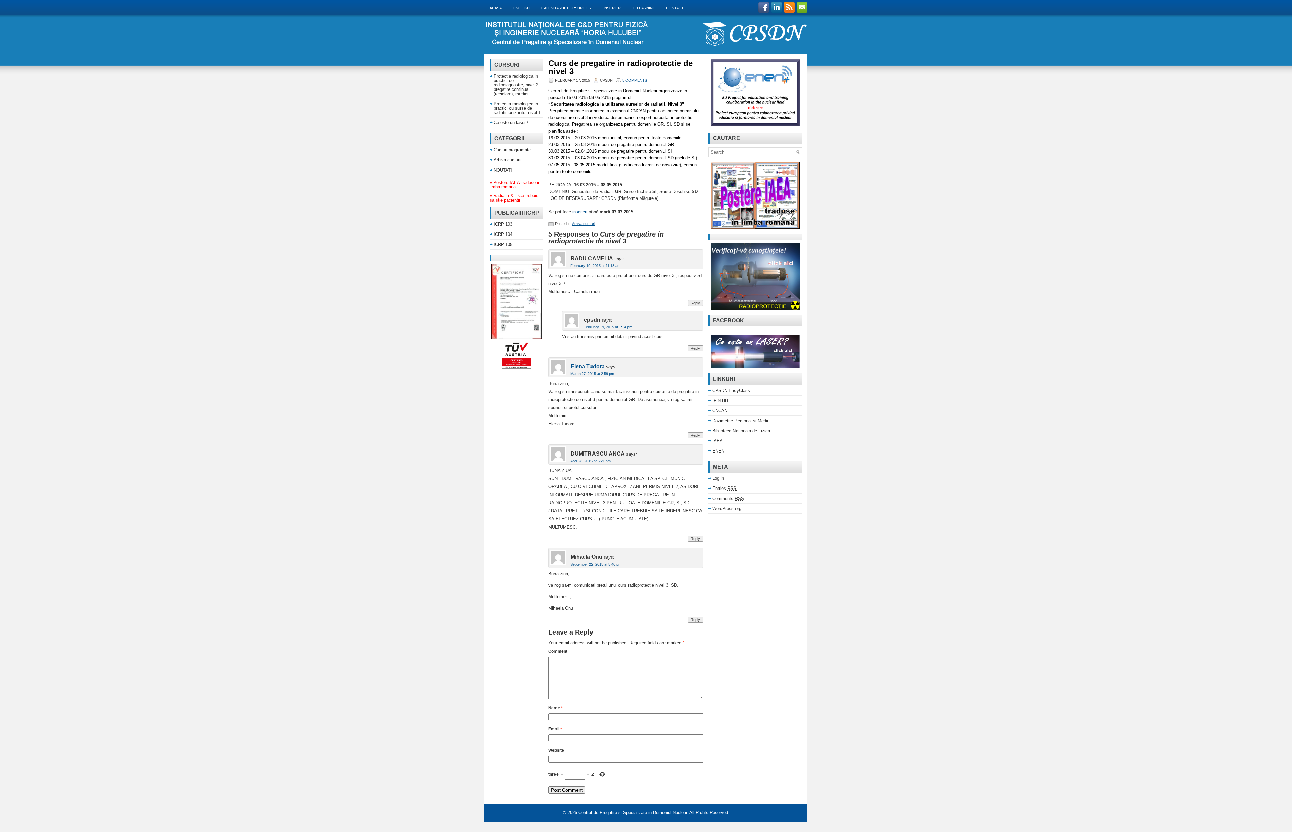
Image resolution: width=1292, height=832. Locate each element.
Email (555, 729)
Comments (728, 498)
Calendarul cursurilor (568, 8)
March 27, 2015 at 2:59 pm (592, 374)
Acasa (497, 8)
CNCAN (719, 410)
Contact (675, 8)
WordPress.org (726, 508)
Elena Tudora (588, 366)
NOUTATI (503, 170)
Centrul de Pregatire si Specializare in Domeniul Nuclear (632, 812)
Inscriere (613, 8)
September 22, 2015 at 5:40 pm (595, 564)
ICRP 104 (503, 234)
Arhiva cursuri (583, 224)
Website (556, 750)
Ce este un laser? (511, 122)
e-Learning (644, 8)
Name (555, 708)
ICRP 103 (503, 224)
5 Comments (634, 80)
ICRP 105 (503, 244)
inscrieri (579, 211)
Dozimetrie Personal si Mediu (740, 420)
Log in (718, 478)
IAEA (717, 440)
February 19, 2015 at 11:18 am (595, 266)
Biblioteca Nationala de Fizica (741, 430)
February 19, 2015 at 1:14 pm (608, 327)
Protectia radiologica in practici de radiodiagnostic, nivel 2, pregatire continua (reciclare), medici (517, 85)
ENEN (718, 451)
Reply (695, 303)
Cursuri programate (512, 149)
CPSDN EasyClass (731, 390)
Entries (724, 488)
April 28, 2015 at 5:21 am (590, 461)
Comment (557, 651)
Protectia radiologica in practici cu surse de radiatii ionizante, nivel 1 (517, 108)
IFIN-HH (720, 400)
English (523, 8)
